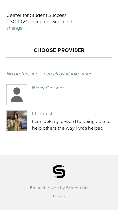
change (14, 28)
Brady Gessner (48, 87)
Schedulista (77, 187)
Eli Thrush (43, 113)
